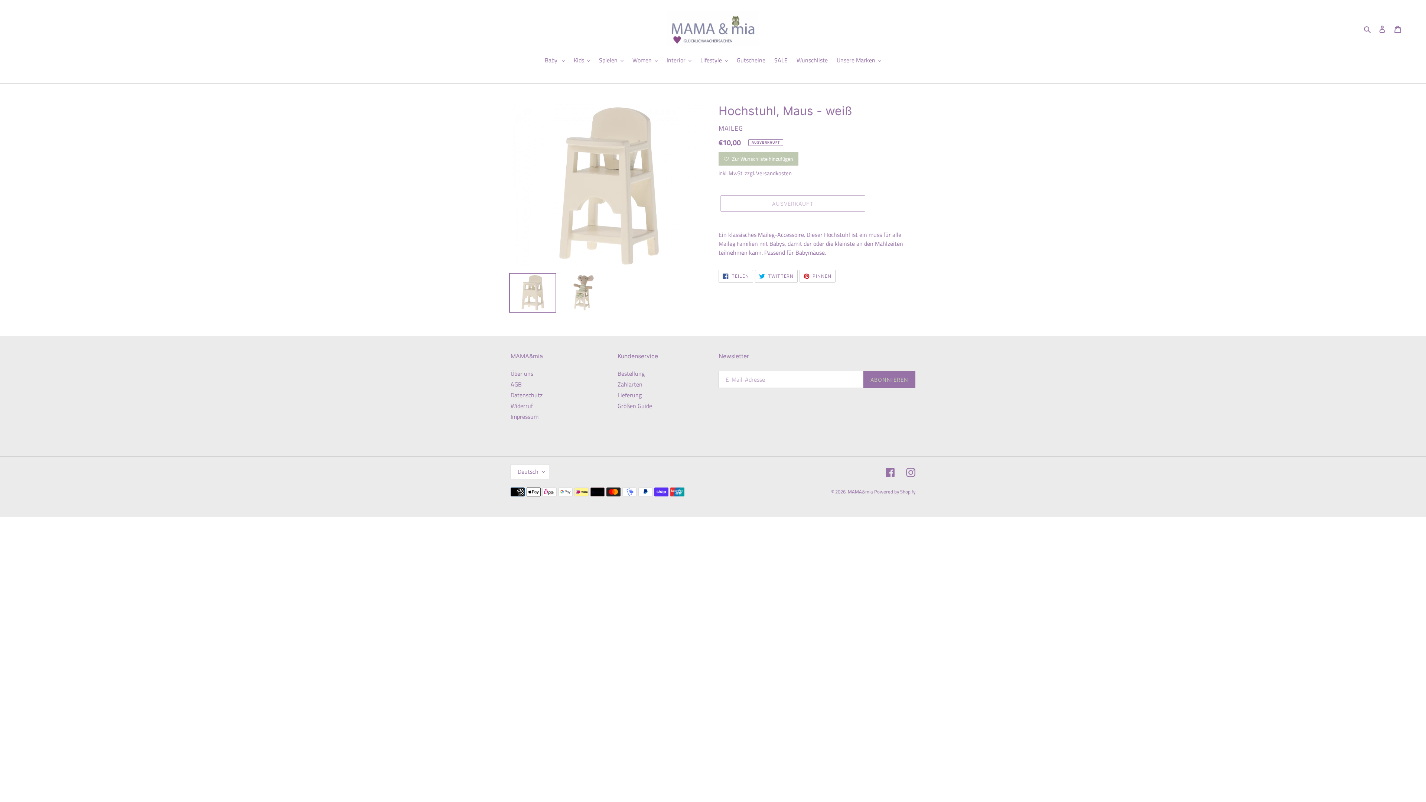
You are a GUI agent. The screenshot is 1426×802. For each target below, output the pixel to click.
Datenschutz (527, 395)
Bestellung (631, 373)
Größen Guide (635, 405)
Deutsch (528, 471)
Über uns (522, 373)
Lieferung (630, 395)
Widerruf (522, 405)
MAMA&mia (861, 491)
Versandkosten (774, 173)
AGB (516, 384)
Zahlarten (630, 384)
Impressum (524, 416)
